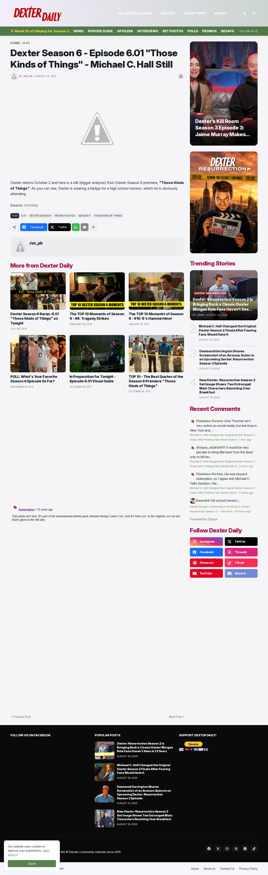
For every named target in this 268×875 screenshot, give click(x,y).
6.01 (26, 43)
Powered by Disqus (204, 519)
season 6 (84, 215)
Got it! (32, 863)
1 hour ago (245, 439)
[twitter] (218, 848)
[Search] (254, 13)
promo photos (65, 215)
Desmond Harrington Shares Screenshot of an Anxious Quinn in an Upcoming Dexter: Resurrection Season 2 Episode (226, 357)
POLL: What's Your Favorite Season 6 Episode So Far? (33, 379)
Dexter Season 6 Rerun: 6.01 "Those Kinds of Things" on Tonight (34, 318)
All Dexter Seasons (135, 13)
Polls (193, 31)
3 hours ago (246, 492)
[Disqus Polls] (97, 449)
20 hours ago (243, 511)
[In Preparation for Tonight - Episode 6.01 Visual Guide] (97, 353)
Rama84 (203, 500)
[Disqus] (97, 552)
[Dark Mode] (245, 13)
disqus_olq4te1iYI (210, 447)
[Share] (181, 76)
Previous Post (22, 716)
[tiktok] (254, 848)
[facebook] (208, 848)
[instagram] (227, 848)
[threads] (236, 848)
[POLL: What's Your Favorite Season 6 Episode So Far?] (38, 353)
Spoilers (125, 31)
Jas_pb (36, 243)
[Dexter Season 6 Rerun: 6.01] (38, 291)
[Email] (84, 227)
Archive (168, 13)
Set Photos (172, 31)
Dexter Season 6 (40, 215)
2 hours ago (246, 466)
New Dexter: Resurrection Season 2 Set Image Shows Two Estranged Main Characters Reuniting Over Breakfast (227, 386)
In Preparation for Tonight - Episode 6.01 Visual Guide (93, 379)
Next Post (175, 716)
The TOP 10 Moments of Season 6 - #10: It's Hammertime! (156, 316)
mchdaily (31, 205)
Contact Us (227, 868)
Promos (209, 31)
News (79, 31)
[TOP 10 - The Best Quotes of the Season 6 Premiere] (156, 353)
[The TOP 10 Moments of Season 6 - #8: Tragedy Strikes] (97, 291)
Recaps (227, 31)
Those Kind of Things (108, 215)
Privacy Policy (248, 868)
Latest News (195, 13)
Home (15, 43)
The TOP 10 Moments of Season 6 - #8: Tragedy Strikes (97, 316)
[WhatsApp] (76, 227)
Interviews (147, 31)
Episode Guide (100, 31)
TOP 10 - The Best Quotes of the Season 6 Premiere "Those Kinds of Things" (156, 381)
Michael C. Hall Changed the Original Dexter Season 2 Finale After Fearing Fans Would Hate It (227, 330)
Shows (220, 13)
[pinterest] (245, 848)
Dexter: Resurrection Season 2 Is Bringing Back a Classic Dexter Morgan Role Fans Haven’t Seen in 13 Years (145, 747)
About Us (209, 868)
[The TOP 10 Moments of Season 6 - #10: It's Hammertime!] (156, 291)
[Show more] (93, 227)
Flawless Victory (209, 421)
